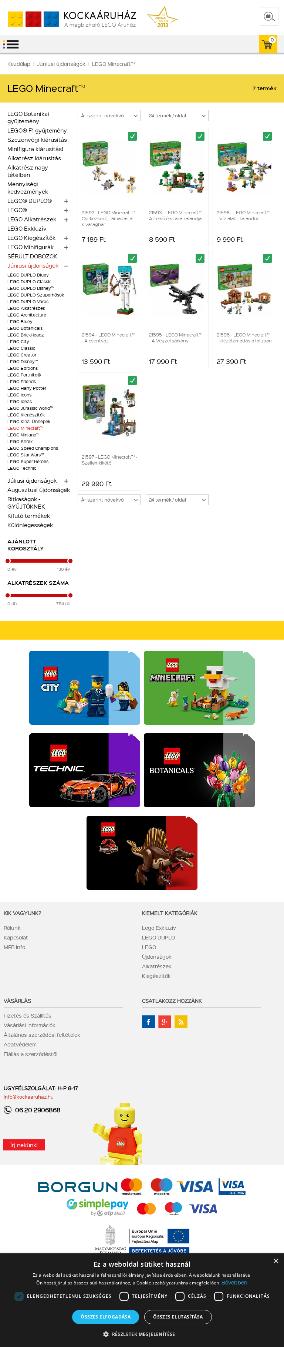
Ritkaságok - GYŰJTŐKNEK (26, 502)
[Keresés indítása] (269, 16)
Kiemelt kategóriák (169, 912)
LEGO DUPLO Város (27, 301)
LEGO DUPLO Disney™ (30, 288)
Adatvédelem (20, 1044)
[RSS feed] (181, 1021)
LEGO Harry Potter (26, 388)
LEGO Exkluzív (27, 228)
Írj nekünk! (24, 1145)
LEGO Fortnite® (24, 375)
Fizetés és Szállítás (27, 1015)
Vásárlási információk (29, 1025)
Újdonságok (157, 956)
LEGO (149, 947)
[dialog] (142, 1300)
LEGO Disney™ (22, 361)
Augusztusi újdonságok (38, 489)
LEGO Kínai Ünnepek (28, 421)
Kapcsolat (16, 937)
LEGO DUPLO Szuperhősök (35, 295)
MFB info (14, 947)
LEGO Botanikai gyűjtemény (28, 117)
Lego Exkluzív (159, 927)
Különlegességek (30, 525)
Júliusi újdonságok (32, 480)
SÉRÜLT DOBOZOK (32, 256)
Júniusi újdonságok (32, 265)
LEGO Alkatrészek (31, 219)
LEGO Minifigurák (30, 247)
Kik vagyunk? (22, 912)
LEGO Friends (21, 381)
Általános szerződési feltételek (42, 1034)
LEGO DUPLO (158, 937)
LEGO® (17, 210)
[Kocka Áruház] (68, 19)
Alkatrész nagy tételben (27, 171)
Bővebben (234, 1282)
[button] (142, 1334)
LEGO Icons (19, 395)
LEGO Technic (21, 468)
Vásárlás (17, 1000)
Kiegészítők (156, 976)
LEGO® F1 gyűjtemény (37, 130)
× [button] (275, 1261)
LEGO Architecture (26, 315)
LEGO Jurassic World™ (30, 408)
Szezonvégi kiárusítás (37, 139)
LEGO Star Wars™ (25, 455)
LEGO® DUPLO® (29, 200)
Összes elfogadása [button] (106, 1317)
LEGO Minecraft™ (25, 428)
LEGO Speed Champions (32, 448)
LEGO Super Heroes (27, 461)
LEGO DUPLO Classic (29, 281)
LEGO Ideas (19, 401)
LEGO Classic (21, 348)
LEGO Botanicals (25, 328)
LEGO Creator (21, 355)
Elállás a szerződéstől (30, 1054)
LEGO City (18, 341)
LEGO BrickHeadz (25, 335)
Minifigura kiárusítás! (35, 149)
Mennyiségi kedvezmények (27, 187)
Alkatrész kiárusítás (34, 158)
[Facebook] (148, 1021)
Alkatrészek (157, 966)
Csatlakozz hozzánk (172, 1000)
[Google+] (164, 1021)
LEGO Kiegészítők (31, 237)
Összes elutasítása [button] (178, 1317)
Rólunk (12, 927)
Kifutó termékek (28, 515)
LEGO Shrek (20, 441)
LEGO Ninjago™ (23, 435)
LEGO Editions (22, 368)
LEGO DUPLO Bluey (28, 275)
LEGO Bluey (20, 321)
